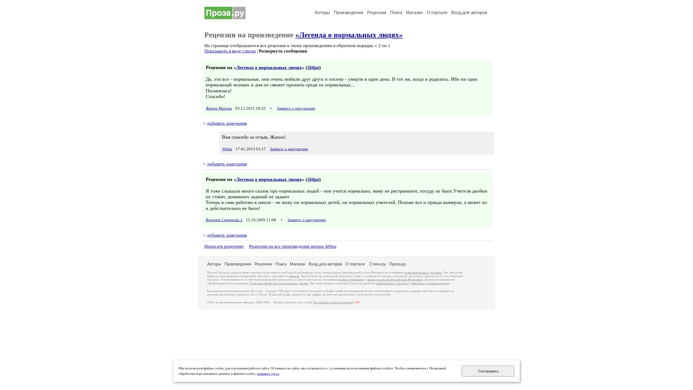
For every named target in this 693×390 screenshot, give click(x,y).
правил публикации (351, 279)
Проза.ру (397, 264)
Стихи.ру (377, 264)
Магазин (414, 12)
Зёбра (313, 67)
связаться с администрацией (430, 283)
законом (294, 276)
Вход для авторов (469, 12)
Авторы (322, 12)
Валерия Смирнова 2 (224, 220)
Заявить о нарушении (296, 108)
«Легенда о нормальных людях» (349, 35)
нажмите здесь (268, 374)
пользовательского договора (423, 272)
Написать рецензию (224, 246)
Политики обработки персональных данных (279, 283)
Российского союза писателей (333, 302)
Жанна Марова (219, 108)
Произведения (348, 12)
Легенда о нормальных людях (269, 67)
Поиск (396, 12)
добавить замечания (227, 123)
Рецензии (376, 12)
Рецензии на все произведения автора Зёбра (292, 246)
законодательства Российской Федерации (395, 279)
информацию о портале (392, 283)
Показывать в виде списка (230, 51)
